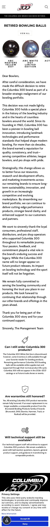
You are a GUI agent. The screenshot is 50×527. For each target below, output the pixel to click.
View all (25, 33)
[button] (6, 520)
